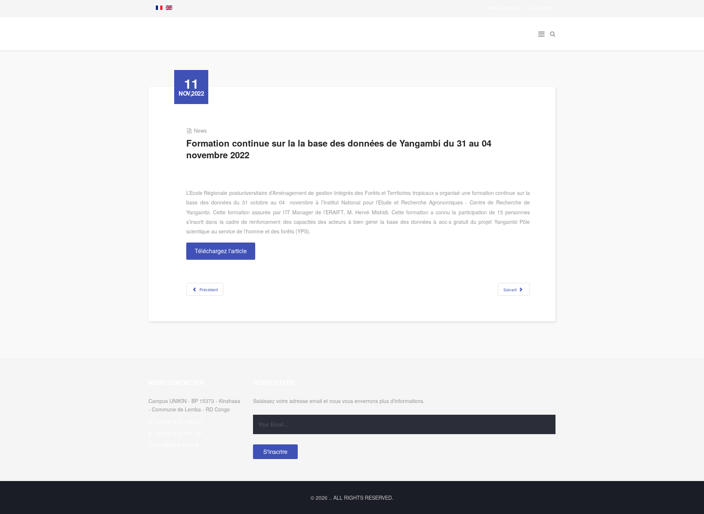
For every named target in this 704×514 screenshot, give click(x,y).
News (200, 130)
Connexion (507, 7)
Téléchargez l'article (221, 251)
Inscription (543, 7)
